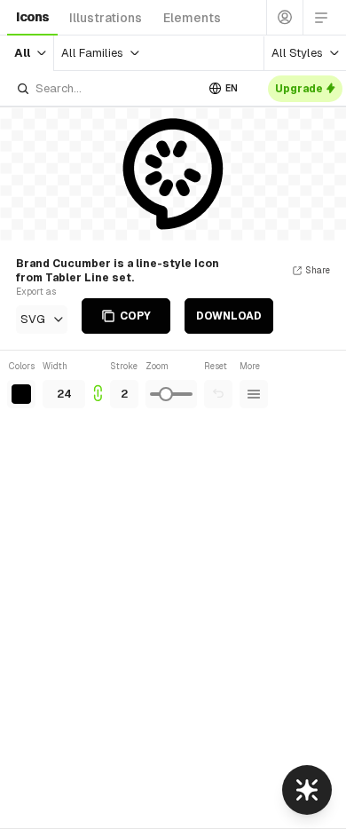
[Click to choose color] (21, 394)
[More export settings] (254, 394)
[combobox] (105, 88)
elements (192, 18)
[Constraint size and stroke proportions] (97, 384)
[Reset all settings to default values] (218, 394)
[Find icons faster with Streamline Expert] (307, 790)
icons (32, 17)
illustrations (105, 18)
